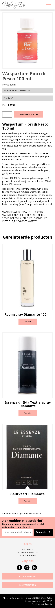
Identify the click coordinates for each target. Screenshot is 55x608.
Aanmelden (42, 532)
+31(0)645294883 (27, 576)
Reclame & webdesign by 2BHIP (38, 601)
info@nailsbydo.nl (27, 584)
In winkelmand (28, 114)
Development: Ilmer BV (42, 604)
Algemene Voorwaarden (13, 598)
